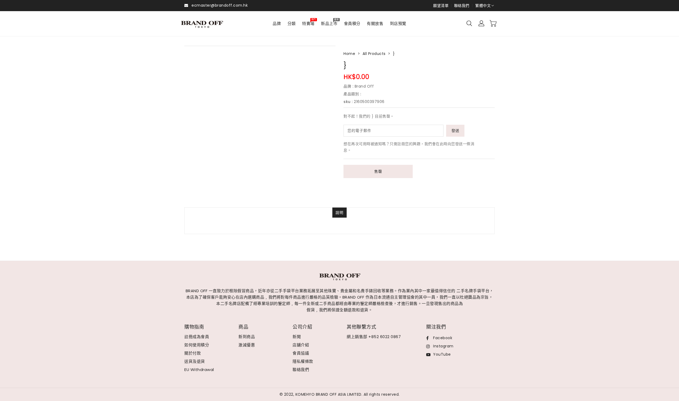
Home (349, 53)
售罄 (378, 171)
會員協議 (301, 353)
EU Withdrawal (199, 369)
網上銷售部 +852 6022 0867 (374, 336)
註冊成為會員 (196, 336)
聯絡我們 (461, 5)
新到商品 (246, 336)
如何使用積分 (196, 345)
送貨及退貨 (194, 361)
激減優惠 (246, 345)
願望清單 (441, 5)
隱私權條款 (303, 361)
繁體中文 (483, 5)
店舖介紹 (301, 345)
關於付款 (192, 353)
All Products (374, 53)
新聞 (297, 336)
